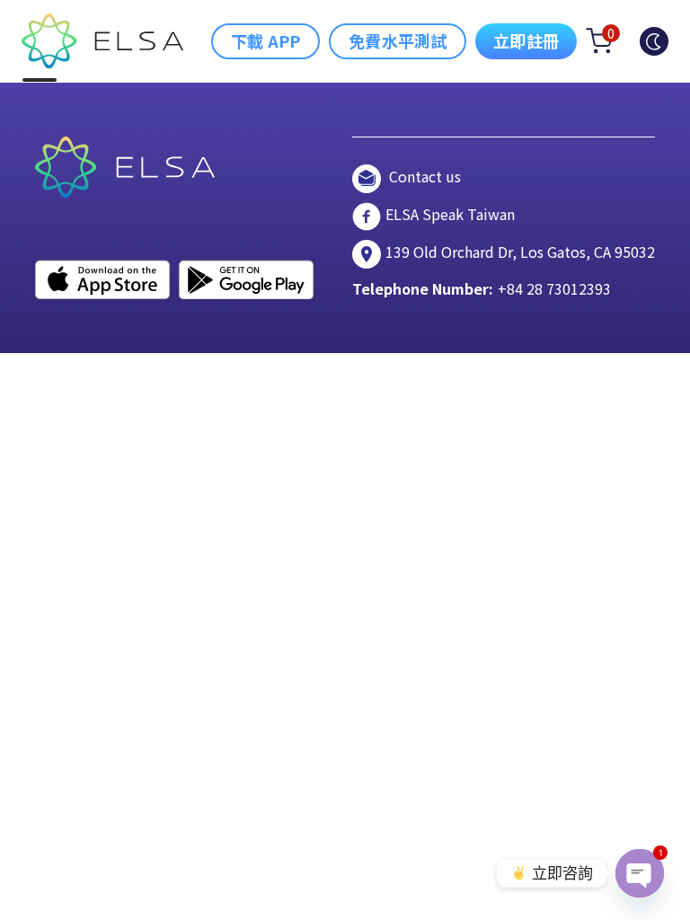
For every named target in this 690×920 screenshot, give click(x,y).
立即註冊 (526, 40)
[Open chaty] (639, 873)
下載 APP (265, 40)
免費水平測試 (398, 40)
